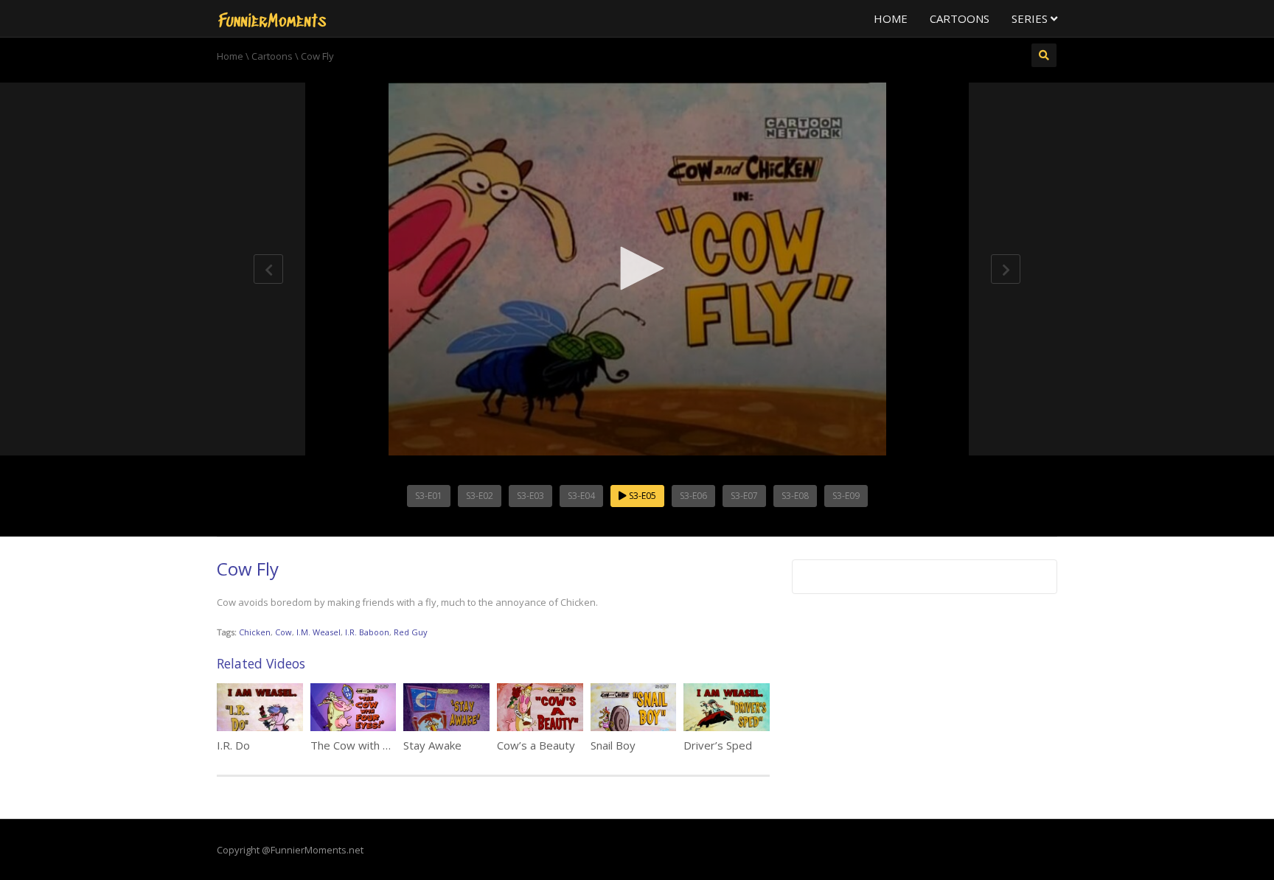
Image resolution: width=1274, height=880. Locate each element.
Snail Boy (613, 745)
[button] (637, 268)
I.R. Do (233, 745)
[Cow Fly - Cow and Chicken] (272, 18)
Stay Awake (432, 745)
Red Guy (411, 632)
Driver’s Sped (717, 745)
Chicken (255, 632)
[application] (637, 269)
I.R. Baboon (367, 632)
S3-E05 (641, 495)
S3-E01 (428, 495)
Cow (283, 632)
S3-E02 (479, 495)
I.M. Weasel (318, 632)
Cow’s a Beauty (536, 745)
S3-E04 (581, 495)
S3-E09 (846, 495)
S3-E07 (744, 495)
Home (891, 18)
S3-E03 (530, 495)
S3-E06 (693, 495)
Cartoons (959, 18)
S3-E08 (795, 495)
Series (1031, 18)
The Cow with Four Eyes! (373, 745)
